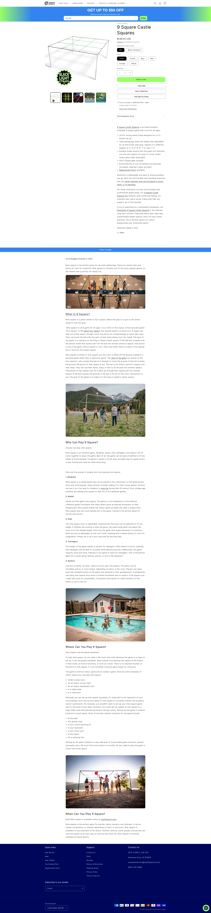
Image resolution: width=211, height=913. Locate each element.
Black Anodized (134, 50)
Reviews (89, 860)
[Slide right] (109, 97)
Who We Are (49, 852)
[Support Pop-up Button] (206, 908)
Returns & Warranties (94, 864)
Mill (120, 50)
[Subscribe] (82, 888)
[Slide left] (47, 97)
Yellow (133, 63)
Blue (143, 58)
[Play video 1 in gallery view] (78, 97)
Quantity (120, 68)
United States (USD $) (55, 908)
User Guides (50, 860)
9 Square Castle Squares (128, 127)
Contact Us (90, 852)
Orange (122, 63)
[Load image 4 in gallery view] (101, 97)
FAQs (88, 856)
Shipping (120, 42)
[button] (64, 3)
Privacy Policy (91, 872)
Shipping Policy (92, 868)
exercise (104, 488)
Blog (46, 856)
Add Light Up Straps (141, 97)
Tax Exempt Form (52, 864)
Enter (143, 18)
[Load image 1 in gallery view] (55, 97)
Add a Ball (141, 86)
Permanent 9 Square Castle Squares (133, 210)
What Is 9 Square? (78, 314)
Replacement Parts (127, 170)
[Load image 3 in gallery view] (90, 97)
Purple (132, 58)
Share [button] (122, 232)
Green (121, 58)
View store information (128, 109)
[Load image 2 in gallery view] (67, 97)
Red (152, 58)
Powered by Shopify (160, 909)
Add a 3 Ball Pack (141, 91)
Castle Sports (150, 909)
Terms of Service (93, 876)
